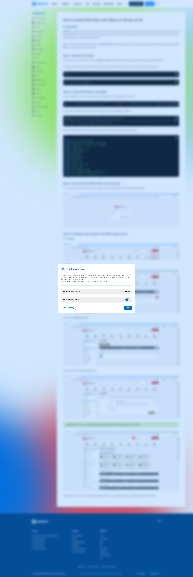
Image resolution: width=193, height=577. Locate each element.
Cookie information (80, 279)
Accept (127, 308)
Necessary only (68, 308)
